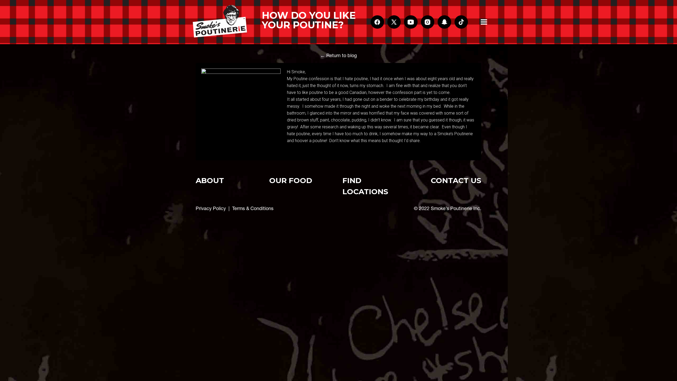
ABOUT (210, 180)
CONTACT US (456, 180)
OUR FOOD (290, 180)
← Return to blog (338, 55)
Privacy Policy (211, 208)
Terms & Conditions (252, 208)
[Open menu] (484, 22)
